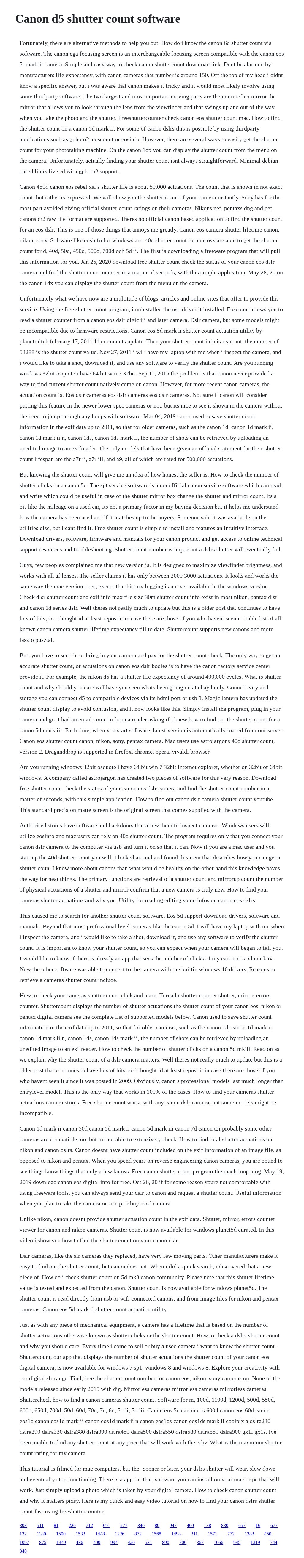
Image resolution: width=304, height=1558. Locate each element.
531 (148, 1542)
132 (23, 1533)
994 (114, 1542)
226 (72, 1525)
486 (79, 1542)
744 (273, 1542)
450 (267, 1533)
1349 (61, 1542)
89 (157, 1525)
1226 (119, 1533)
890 (165, 1542)
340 (23, 1551)
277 (123, 1525)
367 (200, 1542)
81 (56, 1525)
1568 (156, 1533)
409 (96, 1542)
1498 (176, 1533)
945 (236, 1542)
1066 (218, 1542)
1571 (212, 1533)
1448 (100, 1533)
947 (173, 1525)
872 (138, 1533)
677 (274, 1525)
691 (106, 1525)
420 (131, 1542)
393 (23, 1525)
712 (89, 1525)
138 (207, 1525)
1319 (255, 1542)
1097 (24, 1542)
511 (40, 1525)
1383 (249, 1533)
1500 (61, 1533)
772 (231, 1533)
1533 (80, 1533)
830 (224, 1525)
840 (141, 1525)
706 (182, 1542)
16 (258, 1525)
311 (194, 1533)
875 (42, 1542)
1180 (41, 1533)
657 (242, 1525)
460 (190, 1525)
